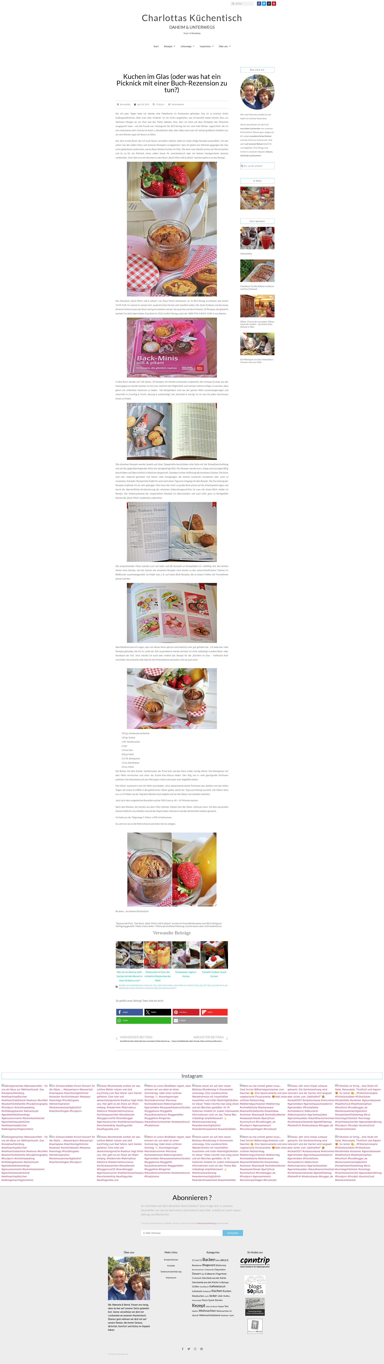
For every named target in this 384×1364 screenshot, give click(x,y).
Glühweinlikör (246, 253)
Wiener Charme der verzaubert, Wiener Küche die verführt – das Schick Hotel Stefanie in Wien (257, 324)
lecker (213, 1295)
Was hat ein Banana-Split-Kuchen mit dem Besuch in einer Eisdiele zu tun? (129, 976)
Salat (208, 1306)
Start (156, 46)
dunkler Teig (150, 985)
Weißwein (225, 1315)
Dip (202, 1274)
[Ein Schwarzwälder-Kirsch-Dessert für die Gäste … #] (73, 1107)
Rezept (173, 988)
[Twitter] (264, 3)
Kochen (217, 1291)
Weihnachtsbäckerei (209, 1315)
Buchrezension (134, 985)
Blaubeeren (197, 1265)
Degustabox (220, 1269)
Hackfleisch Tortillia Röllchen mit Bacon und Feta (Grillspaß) (257, 287)
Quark (211, 1300)
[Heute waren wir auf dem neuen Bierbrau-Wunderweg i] (216, 1107)
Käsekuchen (198, 1296)
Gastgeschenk (165, 985)
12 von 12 (197, 1260)
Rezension (164, 988)
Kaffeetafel (197, 1291)
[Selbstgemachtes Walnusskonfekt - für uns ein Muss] (25, 1107)
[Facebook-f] (259, 3)
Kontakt (171, 1265)
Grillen (195, 1286)
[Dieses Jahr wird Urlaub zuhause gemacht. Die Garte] (311, 1107)
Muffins (226, 1296)
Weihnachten (207, 1310)
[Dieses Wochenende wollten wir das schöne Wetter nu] (120, 1107)
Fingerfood (221, 1274)
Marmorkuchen (127, 988)
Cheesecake (209, 1270)
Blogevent (208, 1265)
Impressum (171, 1277)
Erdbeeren (210, 1273)
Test (226, 1306)
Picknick (140, 988)
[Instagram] (269, 3)
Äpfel (232, 1315)
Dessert (196, 1273)
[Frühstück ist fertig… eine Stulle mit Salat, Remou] (358, 1107)
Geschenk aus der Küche (186, 985)
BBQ (218, 1260)
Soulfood (214, 1306)
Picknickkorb (151, 988)
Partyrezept (196, 1300)
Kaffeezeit (207, 1291)
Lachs (207, 1296)
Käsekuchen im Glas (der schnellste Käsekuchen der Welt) (158, 976)
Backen (122, 985)
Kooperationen (171, 1259)
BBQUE (224, 1260)
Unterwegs (186, 46)
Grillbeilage (224, 1282)
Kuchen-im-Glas (219, 985)
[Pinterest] (274, 3)
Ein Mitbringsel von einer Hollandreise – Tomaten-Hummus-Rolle (257, 360)
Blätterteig (221, 1265)
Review (218, 1300)
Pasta (205, 1300)
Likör (220, 1296)
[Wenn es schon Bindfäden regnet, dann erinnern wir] (168, 1107)
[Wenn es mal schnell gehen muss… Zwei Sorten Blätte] (263, 1107)
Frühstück (196, 1278)
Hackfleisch (204, 1287)
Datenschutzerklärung (206, 1223)
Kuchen (227, 1291)
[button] (129, 1012)
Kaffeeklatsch (217, 1286)
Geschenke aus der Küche (205, 1282)
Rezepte (168, 46)
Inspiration (205, 46)
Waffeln (195, 1311)
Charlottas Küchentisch (192, 17)
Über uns (223, 46)
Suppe (221, 1306)
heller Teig (205, 985)
